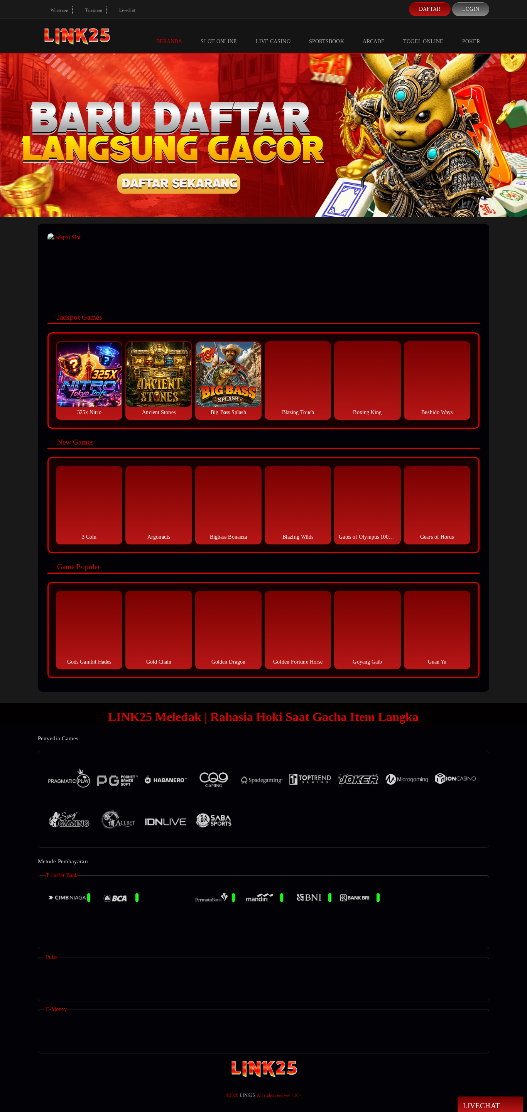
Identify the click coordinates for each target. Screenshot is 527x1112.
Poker (471, 41)
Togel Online (423, 41)
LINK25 (247, 1095)
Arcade (374, 41)
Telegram (93, 10)
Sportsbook (326, 41)
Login (471, 9)
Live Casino (273, 41)
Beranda (169, 41)
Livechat (126, 10)
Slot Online (219, 41)
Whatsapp (58, 10)
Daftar (430, 9)
